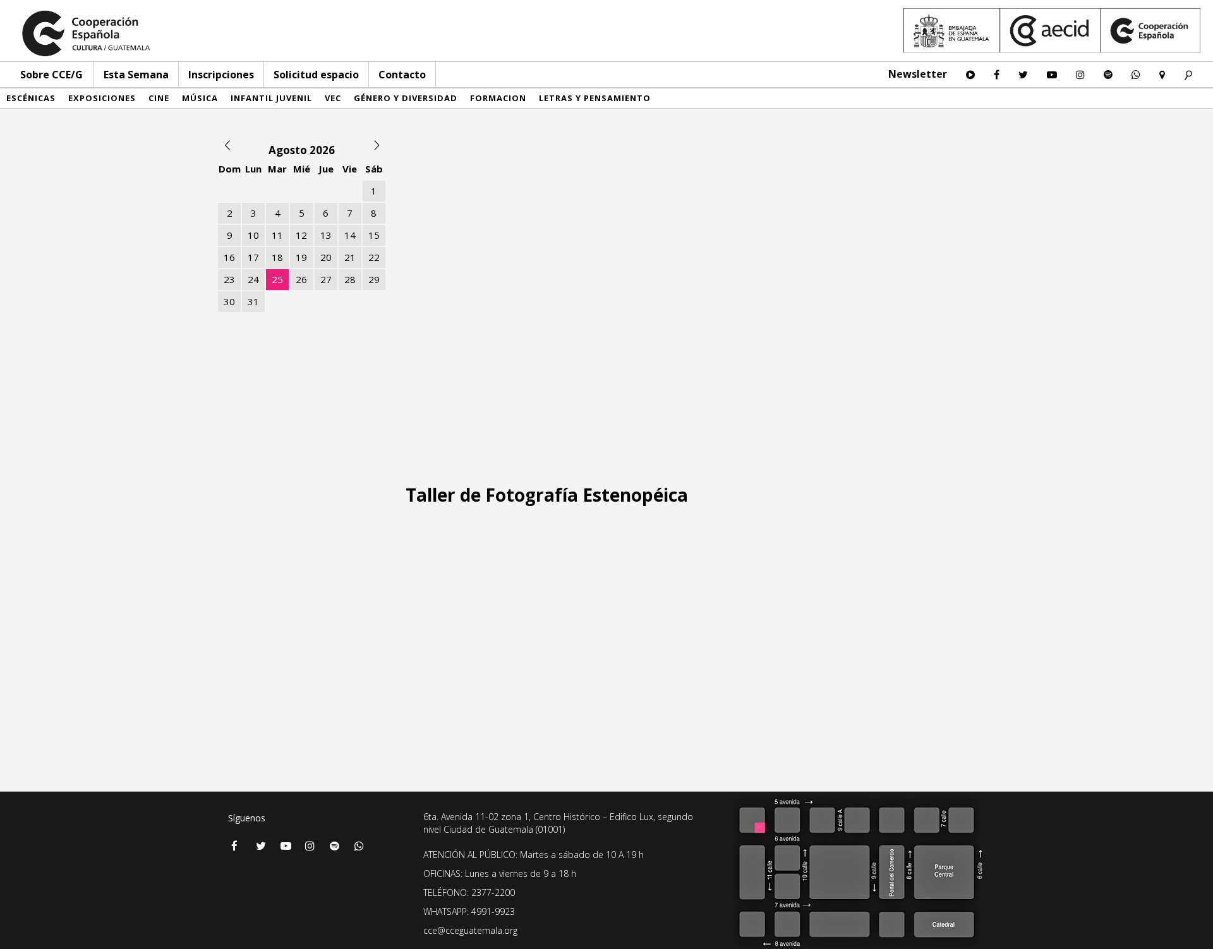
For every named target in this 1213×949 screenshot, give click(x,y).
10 (253, 235)
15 (374, 235)
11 (277, 235)
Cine (158, 98)
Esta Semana (136, 75)
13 (326, 235)
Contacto (402, 75)
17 (253, 257)
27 (326, 279)
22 (374, 257)
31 (253, 301)
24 (253, 279)
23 (229, 279)
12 (301, 235)
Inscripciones (221, 75)
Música (200, 98)
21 (350, 257)
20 (326, 257)
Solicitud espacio (316, 75)
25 (277, 279)
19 (301, 257)
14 (350, 235)
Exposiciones (102, 98)
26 (301, 279)
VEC (333, 98)
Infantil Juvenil (271, 98)
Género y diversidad (405, 98)
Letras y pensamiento (595, 98)
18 (277, 257)
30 (229, 301)
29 (374, 279)
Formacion (498, 98)
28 (350, 279)
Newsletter (917, 74)
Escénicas (31, 98)
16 (229, 257)
